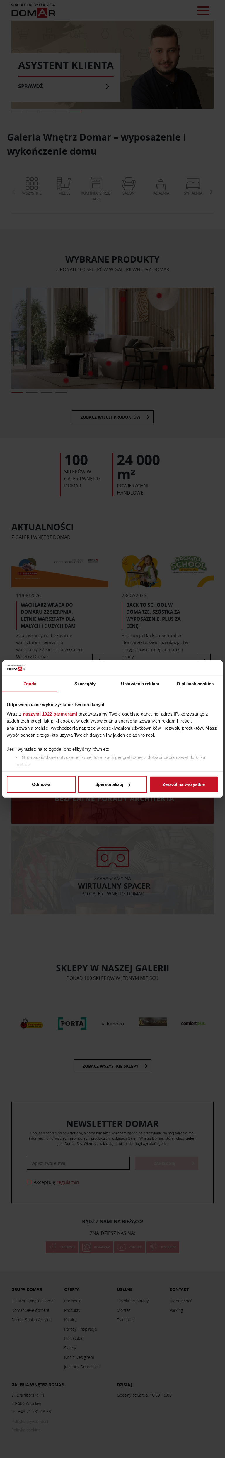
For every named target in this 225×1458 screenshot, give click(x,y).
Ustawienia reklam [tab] (140, 683)
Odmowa (41, 784)
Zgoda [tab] (30, 683)
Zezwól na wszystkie (184, 784)
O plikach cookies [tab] (195, 683)
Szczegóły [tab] (85, 683)
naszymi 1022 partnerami (50, 713)
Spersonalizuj (109, 784)
